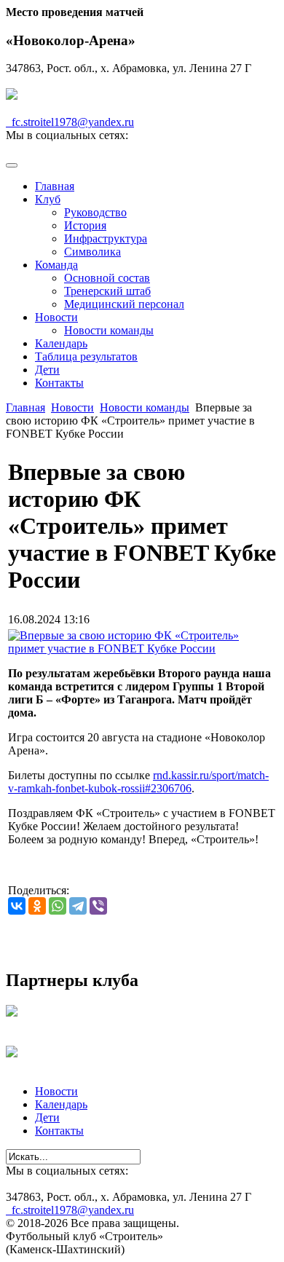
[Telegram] (78, 906)
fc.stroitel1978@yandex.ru (70, 122)
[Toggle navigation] (11, 165)
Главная (25, 407)
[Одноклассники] (37, 906)
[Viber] (98, 906)
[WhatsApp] (57, 906)
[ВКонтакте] (16, 906)
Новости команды (144, 407)
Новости (72, 407)
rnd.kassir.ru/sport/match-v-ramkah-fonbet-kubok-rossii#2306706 (138, 781)
